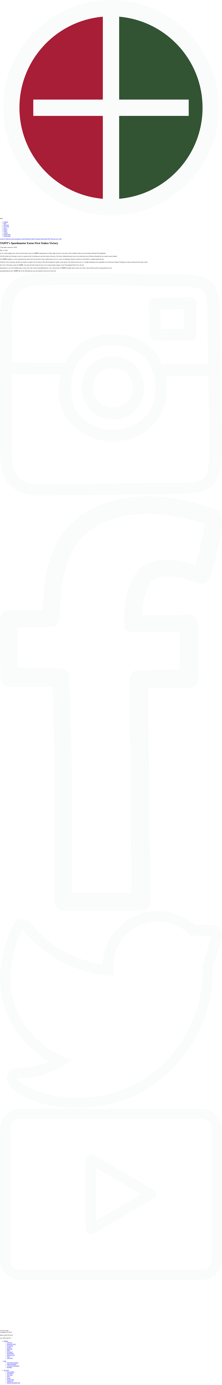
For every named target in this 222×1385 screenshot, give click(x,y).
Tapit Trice (10, 1358)
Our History (10, 1373)
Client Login (6, 234)
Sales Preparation (11, 1364)
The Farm (6, 225)
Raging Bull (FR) (45, 239)
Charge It (2, 239)
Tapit (60, 239)
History (5, 229)
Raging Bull (10, 1353)
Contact (5, 233)
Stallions (5, 222)
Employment (6, 236)
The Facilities (10, 1372)
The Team (6, 226)
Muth (32, 239)
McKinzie (28, 239)
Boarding (9, 1367)
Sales (4, 223)
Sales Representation (12, 1362)
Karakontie (18, 239)
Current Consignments (13, 1366)
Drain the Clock (9, 239)
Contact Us (10, 1381)
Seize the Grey (54, 239)
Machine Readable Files (13, 1383)
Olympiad (37, 239)
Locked (23, 239)
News (5, 228)
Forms (5, 231)
